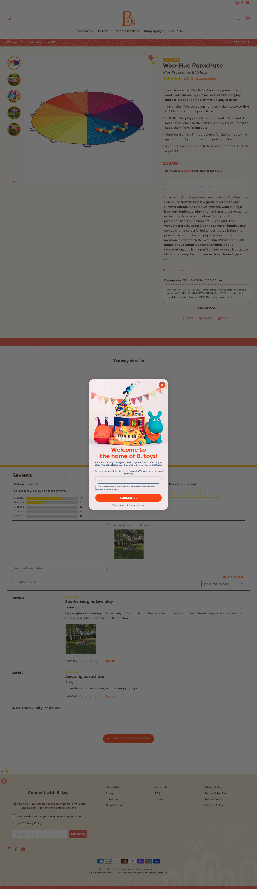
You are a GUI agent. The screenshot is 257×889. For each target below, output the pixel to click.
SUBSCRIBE (128, 498)
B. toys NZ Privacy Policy (130, 505)
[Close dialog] (162, 385)
